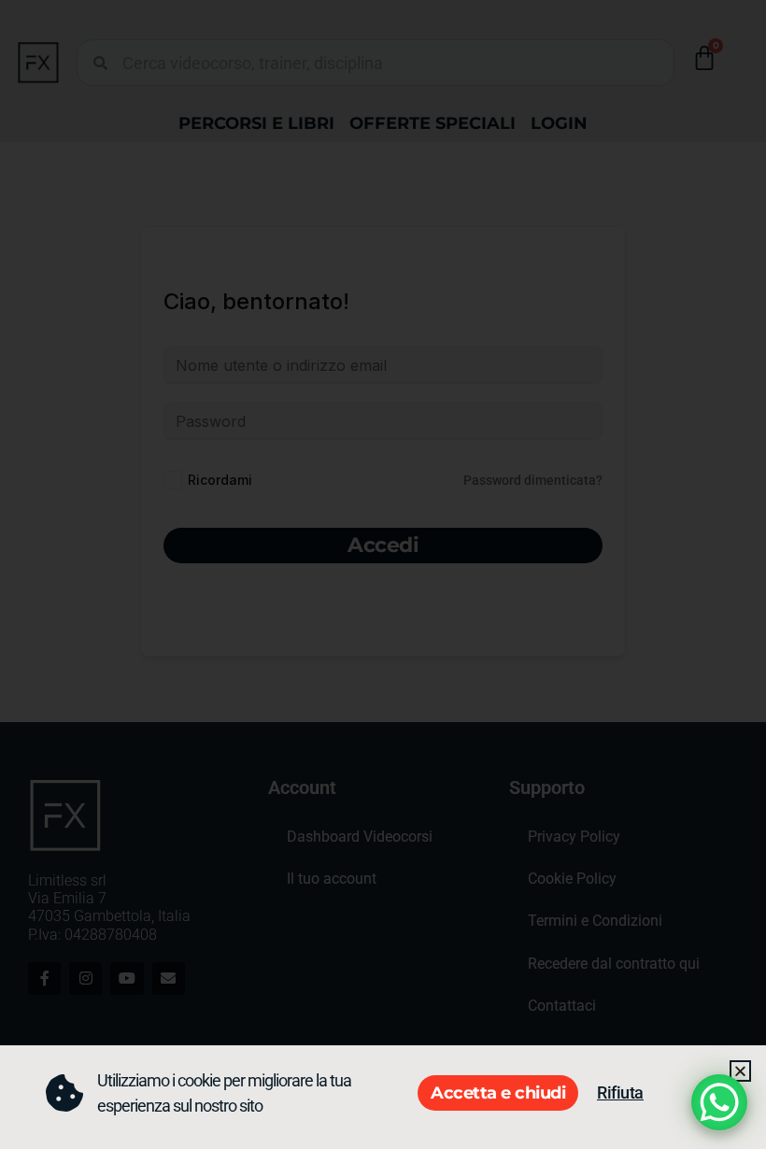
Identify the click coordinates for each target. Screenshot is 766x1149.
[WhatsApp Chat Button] (719, 1102)
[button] (740, 1071)
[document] (383, 574)
